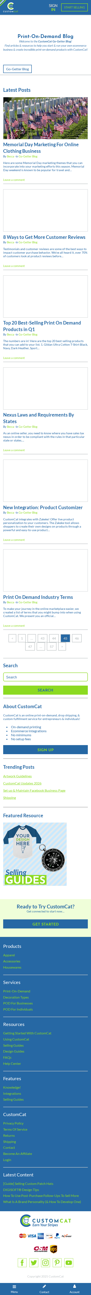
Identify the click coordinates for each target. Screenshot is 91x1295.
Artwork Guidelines (17, 776)
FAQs (7, 1057)
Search (45, 691)
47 (30, 646)
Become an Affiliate (17, 1154)
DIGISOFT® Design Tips (21, 1190)
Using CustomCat (16, 1039)
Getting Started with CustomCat (27, 1033)
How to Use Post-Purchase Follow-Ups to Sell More (41, 1196)
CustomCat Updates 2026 (22, 783)
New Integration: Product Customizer (43, 507)
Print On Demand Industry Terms (38, 597)
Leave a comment (14, 179)
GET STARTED (45, 925)
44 (54, 638)
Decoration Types (16, 997)
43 (42, 638)
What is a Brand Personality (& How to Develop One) (42, 1202)
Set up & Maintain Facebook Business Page (34, 790)
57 (52, 646)
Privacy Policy (13, 1123)
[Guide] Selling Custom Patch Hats (28, 1183)
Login (7, 1160)
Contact (9, 1147)
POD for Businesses (18, 1003)
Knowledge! (12, 1087)
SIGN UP (45, 750)
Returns (9, 1135)
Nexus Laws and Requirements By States (38, 418)
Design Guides (13, 1051)
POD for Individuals (18, 1009)
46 (77, 638)
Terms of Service (15, 1129)
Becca (10, 156)
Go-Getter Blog (17, 69)
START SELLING (74, 7)
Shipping (9, 798)
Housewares (12, 967)
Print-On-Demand (16, 991)
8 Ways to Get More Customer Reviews (44, 237)
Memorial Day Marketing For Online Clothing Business (41, 148)
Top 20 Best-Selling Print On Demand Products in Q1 (42, 326)
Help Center (12, 1063)
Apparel (9, 955)
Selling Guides (13, 1045)
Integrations (12, 1093)
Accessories (11, 961)
